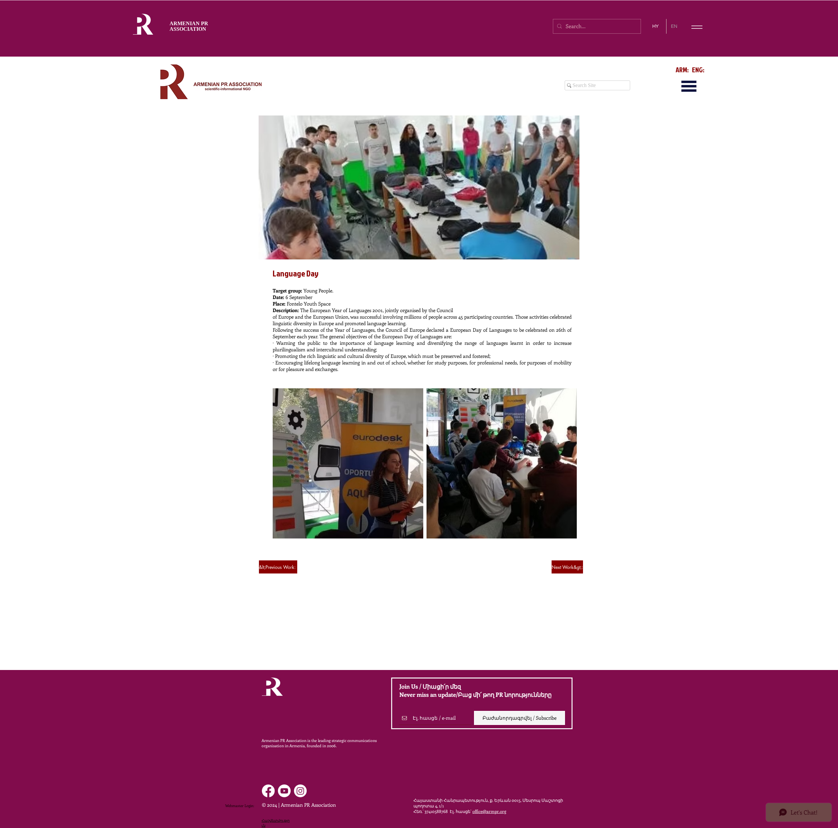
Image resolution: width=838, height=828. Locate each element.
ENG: (698, 69)
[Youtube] (284, 790)
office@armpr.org (489, 811)
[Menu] (697, 27)
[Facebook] (268, 790)
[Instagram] (300, 790)
